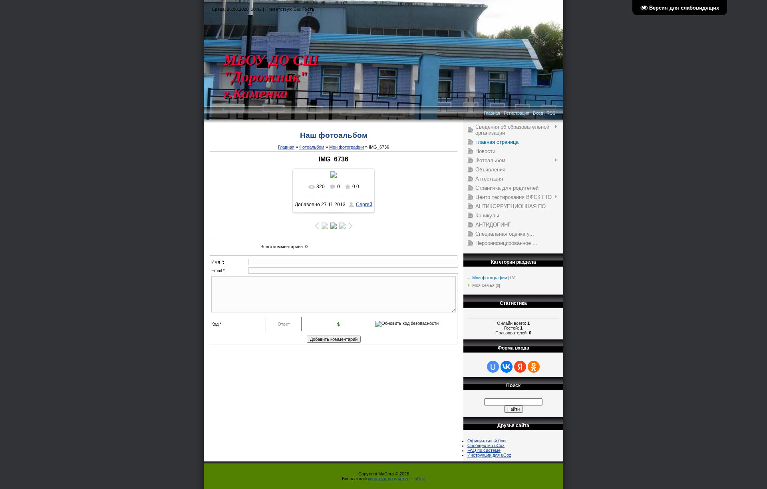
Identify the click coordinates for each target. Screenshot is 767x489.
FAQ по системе (484, 450)
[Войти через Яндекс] (520, 367)
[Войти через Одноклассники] (534, 367)
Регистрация (516, 113)
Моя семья (483, 285)
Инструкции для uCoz (489, 455)
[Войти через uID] (493, 367)
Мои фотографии (346, 147)
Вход (538, 113)
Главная (492, 113)
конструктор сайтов (388, 478)
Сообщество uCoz (486, 445)
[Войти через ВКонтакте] (507, 367)
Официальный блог (487, 440)
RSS (550, 113)
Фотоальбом (311, 147)
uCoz (420, 478)
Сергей (364, 204)
